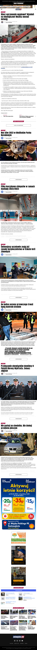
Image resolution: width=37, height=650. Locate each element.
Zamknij (15, 3)
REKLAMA (26, 643)
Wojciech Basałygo (9, 22)
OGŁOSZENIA (11, 643)
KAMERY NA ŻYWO (16, 643)
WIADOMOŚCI (22, 643)
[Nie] (35, 2)
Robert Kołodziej (8, 138)
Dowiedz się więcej (20, 3)
